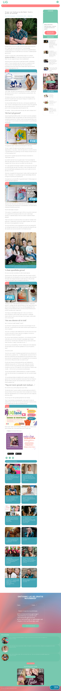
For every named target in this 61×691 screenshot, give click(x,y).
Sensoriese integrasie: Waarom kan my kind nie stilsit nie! (53, 102)
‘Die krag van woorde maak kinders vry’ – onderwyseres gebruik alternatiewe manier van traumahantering (12, 581)
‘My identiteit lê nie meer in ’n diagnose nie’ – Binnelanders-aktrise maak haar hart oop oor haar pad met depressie (29, 519)
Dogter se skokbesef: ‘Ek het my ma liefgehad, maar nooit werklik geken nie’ (52, 110)
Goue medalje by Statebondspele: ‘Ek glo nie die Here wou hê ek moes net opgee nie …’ (12, 477)
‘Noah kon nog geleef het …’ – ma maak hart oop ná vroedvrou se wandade (12, 539)
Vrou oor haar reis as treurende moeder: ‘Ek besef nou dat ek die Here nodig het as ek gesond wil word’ (29, 477)
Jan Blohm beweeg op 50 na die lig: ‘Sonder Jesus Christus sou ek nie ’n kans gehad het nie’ (53, 53)
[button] (7, 458)
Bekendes (30, 16)
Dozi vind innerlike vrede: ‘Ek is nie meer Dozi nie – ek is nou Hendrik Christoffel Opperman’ (12, 498)
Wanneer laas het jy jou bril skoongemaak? (29, 580)
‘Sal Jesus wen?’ (26, 538)
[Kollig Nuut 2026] (21, 301)
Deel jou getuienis (30, 663)
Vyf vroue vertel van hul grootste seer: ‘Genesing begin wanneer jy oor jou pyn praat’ (12, 519)
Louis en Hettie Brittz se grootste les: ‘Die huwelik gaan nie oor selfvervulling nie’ (53, 61)
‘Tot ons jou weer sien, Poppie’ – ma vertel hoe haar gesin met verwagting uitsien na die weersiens (29, 560)
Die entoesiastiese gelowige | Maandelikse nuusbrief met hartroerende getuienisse (28, 615)
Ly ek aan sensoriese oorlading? (51, 95)
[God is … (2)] (21, 143)
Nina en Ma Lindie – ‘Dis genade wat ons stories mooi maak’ (53, 69)
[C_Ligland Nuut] (22, 424)
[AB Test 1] (21, 449)
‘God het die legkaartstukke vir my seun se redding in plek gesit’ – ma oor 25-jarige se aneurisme (12, 560)
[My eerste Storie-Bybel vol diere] (21, 201)
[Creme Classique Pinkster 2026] (21, 89)
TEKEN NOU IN (50, 81)
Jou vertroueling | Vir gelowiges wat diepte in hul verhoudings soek (30, 620)
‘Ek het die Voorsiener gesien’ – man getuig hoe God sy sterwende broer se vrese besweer (29, 498)
